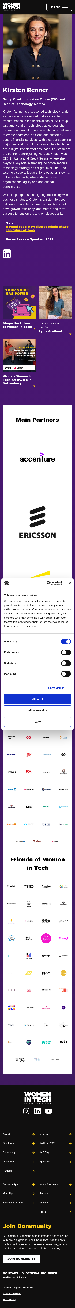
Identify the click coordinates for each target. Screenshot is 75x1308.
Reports (44, 1193)
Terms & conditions (12, 1293)
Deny (37, 721)
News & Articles (49, 1184)
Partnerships (10, 1184)
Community (9, 1152)
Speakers (45, 1161)
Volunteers (8, 1161)
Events (44, 1133)
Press (43, 1211)
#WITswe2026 (47, 1143)
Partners (7, 1170)
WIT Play (45, 1152)
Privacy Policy (9, 1299)
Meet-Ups (8, 1193)
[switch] (66, 652)
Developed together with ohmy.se (18, 1287)
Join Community (21, 1258)
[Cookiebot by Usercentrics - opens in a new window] (47, 583)
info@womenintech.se (15, 1277)
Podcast (44, 1202)
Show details (56, 687)
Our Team (8, 1143)
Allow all (37, 699)
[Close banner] (70, 583)
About (6, 1133)
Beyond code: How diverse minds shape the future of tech (37, 228)
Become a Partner (13, 1202)
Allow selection (37, 710)
